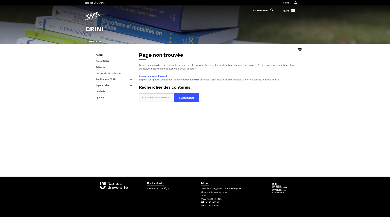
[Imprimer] (300, 49)
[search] (156, 97)
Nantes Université (95, 3)
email (196, 79)
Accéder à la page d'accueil (153, 75)
